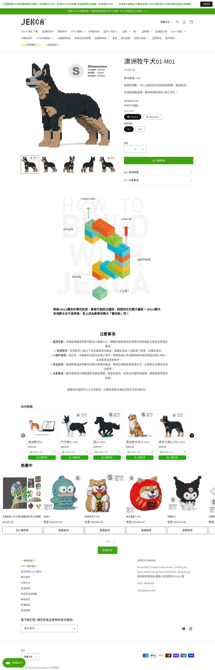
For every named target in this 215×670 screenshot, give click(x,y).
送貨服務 (25, 588)
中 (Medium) (152, 116)
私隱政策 (25, 604)
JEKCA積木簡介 (29, 566)
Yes (140, 129)
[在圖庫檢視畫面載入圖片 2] (49, 164)
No (128, 129)
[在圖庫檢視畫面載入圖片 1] (30, 164)
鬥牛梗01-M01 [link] (69, 442)
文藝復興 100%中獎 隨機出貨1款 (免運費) (21, 516)
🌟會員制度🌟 (28, 560)
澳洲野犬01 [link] (35, 442)
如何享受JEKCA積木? (31, 571)
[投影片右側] (114, 541)
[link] (42, 425)
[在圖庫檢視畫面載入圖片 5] (107, 164)
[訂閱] (74, 628)
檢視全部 (107, 550)
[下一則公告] (193, 11)
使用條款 (25, 610)
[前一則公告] (22, 11)
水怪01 (47, 516)
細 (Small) (132, 116)
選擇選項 (64, 530)
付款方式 (25, 582)
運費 (136, 105)
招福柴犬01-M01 (92, 516)
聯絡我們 (25, 599)
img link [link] (57, 196)
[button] (77, 31)
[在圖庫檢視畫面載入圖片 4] (88, 164)
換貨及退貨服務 (29, 593)
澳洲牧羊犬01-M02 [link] (138, 442)
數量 (126, 143)
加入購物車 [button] (42, 457)
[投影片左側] (100, 541)
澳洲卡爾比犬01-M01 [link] (171, 442)
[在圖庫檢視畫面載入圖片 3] (68, 164)
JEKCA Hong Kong (34, 668)
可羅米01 (171, 516)
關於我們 (25, 577)
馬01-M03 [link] (99, 442)
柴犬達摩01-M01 (133, 516)
